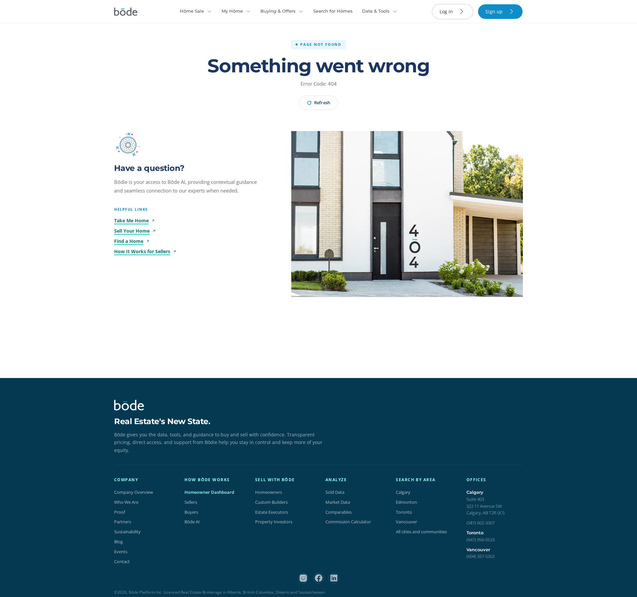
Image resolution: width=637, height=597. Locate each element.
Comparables (338, 512)
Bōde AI (192, 522)
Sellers (190, 502)
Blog (118, 542)
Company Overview (133, 492)
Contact (122, 561)
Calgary (403, 492)
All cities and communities (421, 532)
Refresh (322, 103)
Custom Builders (271, 502)
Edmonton (406, 502)
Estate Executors (271, 512)
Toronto (404, 512)
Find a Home (128, 241)
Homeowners (268, 492)
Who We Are (126, 502)
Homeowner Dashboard (209, 492)
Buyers (191, 512)
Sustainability (127, 532)
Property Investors (273, 522)
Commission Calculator (348, 522)
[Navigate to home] (125, 11)
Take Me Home (131, 220)
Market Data (337, 502)
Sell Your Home (132, 231)
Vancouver (406, 522)
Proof (119, 512)
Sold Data (334, 492)
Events (120, 552)
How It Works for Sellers (142, 251)
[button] (128, 145)
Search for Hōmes (333, 11)
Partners (122, 522)
